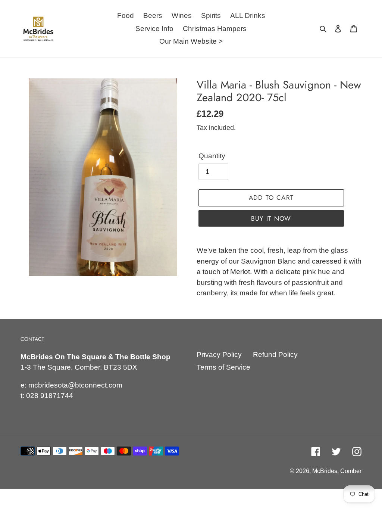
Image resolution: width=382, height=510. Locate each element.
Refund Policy (275, 354)
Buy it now (271, 218)
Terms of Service (223, 367)
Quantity (211, 156)
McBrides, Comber (336, 471)
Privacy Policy (219, 354)
